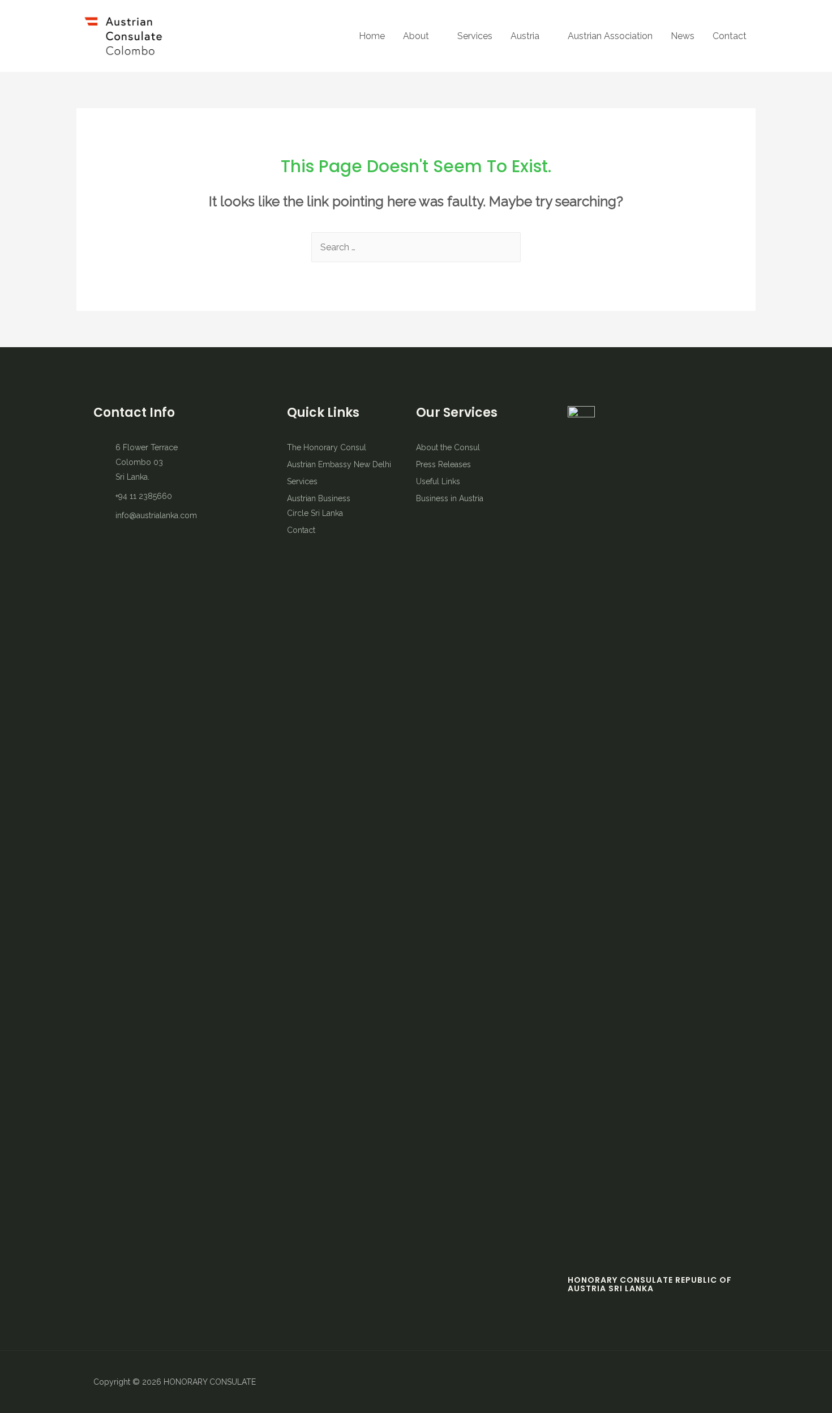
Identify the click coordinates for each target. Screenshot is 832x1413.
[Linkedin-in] (710, 1381)
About (416, 36)
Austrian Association (610, 36)
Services (474, 36)
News (682, 36)
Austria (525, 36)
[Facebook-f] (670, 1381)
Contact (730, 36)
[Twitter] (690, 1381)
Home (372, 36)
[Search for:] (416, 247)
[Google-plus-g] (730, 1381)
